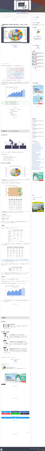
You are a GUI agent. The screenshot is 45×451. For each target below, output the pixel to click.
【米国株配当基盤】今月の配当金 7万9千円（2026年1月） (38, 137)
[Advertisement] (15, 21)
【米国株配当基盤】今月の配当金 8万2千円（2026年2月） (38, 133)
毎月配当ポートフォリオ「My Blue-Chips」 (15, 109)
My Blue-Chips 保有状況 (14, 111)
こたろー (8, 366)
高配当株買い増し (3, 384)
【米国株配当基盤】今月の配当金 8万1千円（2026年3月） (38, 129)
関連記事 (11, 112)
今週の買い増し (13, 110)
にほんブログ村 (15, 47)
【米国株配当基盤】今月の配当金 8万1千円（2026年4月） (38, 125)
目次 (14, 107)
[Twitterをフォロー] (15, 417)
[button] (43, 19)
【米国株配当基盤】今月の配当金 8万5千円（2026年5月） (38, 121)
